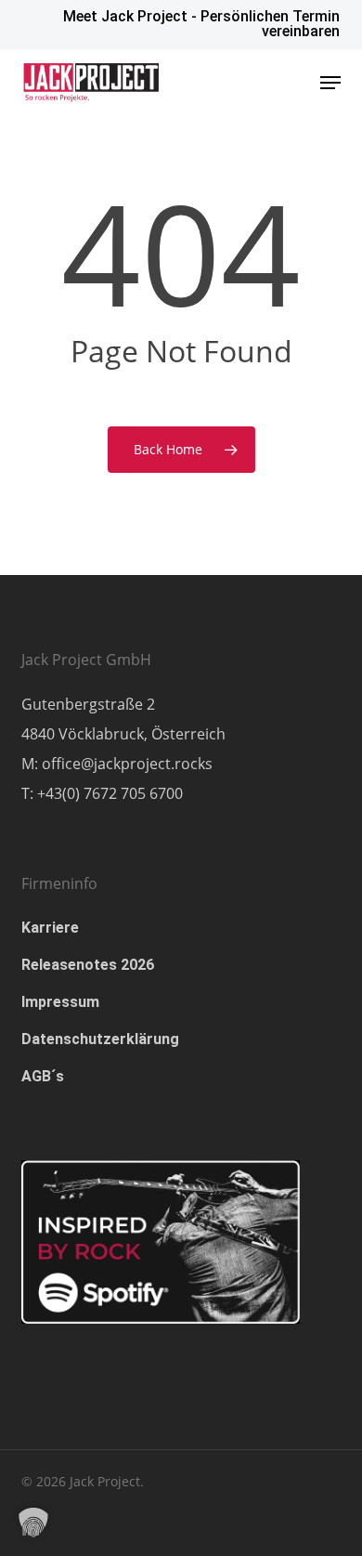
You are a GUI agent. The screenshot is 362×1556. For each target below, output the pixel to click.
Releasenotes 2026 (87, 965)
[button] (330, 82)
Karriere (50, 927)
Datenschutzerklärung (100, 1039)
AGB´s (42, 1076)
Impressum (60, 1002)
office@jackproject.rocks (127, 763)
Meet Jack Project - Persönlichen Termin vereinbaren (201, 23)
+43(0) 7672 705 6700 (110, 793)
